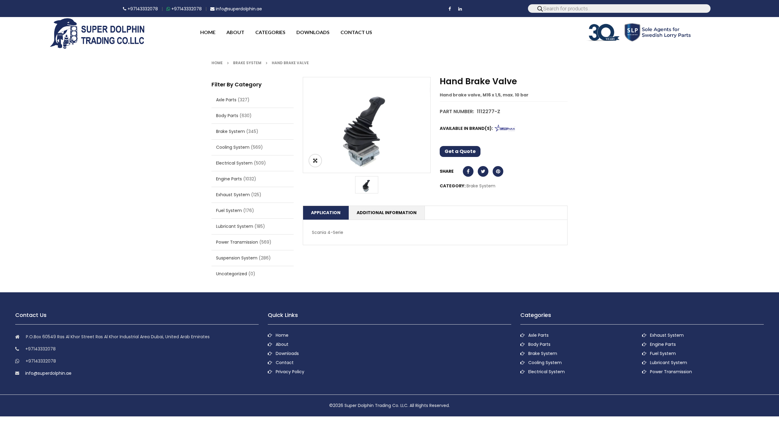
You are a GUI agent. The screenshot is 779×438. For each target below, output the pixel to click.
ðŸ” (315, 161)
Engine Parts (229, 179)
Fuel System (229, 210)
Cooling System (233, 147)
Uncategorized (231, 274)
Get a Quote (460, 151)
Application (326, 213)
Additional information (387, 213)
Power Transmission (237, 242)
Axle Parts (226, 100)
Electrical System (234, 163)
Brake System (247, 62)
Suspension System (236, 258)
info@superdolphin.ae (238, 9)
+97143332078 (142, 9)
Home (217, 62)
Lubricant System (234, 226)
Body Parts (227, 116)
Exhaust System (233, 195)
